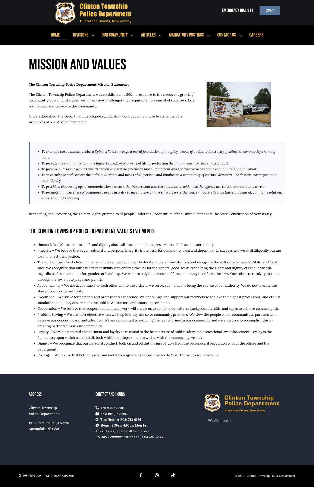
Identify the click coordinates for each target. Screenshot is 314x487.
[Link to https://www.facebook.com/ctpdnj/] (140, 475)
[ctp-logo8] (94, 2)
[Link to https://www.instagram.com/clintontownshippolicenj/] (157, 475)
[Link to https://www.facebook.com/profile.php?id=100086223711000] (173, 475)
